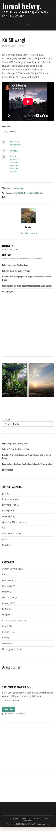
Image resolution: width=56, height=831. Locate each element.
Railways (19, 188)
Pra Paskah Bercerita (12, 620)
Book (4, 574)
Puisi (4, 626)
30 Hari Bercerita (10, 568)
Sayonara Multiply (10, 504)
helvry (29, 233)
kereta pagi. (14, 150)
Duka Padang (8, 516)
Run (4, 637)
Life (4, 614)
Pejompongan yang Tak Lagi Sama (15, 265)
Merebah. (6, 545)
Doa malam (7, 580)
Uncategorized (9, 649)
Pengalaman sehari (11, 533)
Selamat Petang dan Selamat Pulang (16, 270)
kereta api (29, 193)
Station (5, 643)
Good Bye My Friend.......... (14, 522)
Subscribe (9, 709)
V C (3, 527)
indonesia (18, 193)
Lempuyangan (7, 291)
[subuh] (5, 493)
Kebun (5, 539)
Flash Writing (8, 597)
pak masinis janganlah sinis (15, 143)
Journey (6, 603)
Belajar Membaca (10, 499)
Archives (6, 419)
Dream (5, 591)
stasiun (39, 193)
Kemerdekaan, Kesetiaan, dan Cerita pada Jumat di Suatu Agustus (27, 285)
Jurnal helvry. (22, 6)
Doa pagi (6, 586)
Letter (5, 609)
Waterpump (8, 510)
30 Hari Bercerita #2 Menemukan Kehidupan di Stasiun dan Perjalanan (15, 164)
